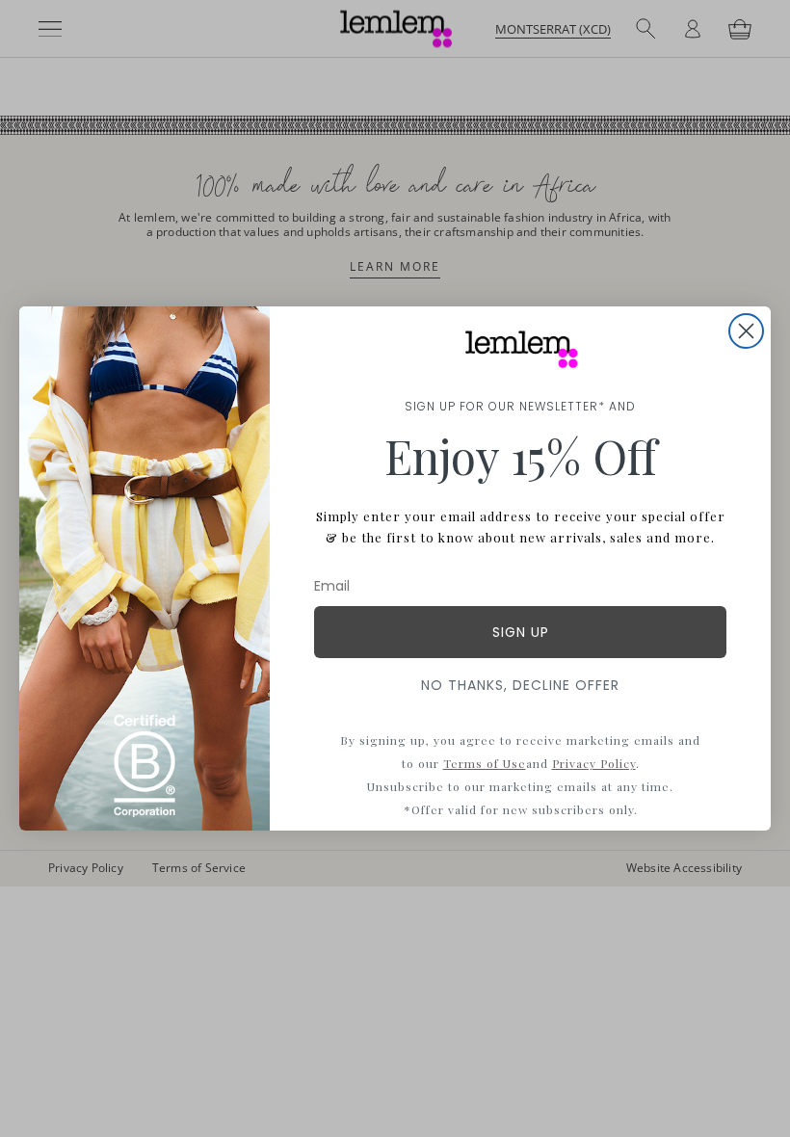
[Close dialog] (746, 331)
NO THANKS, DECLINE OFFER (520, 685)
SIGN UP (520, 632)
